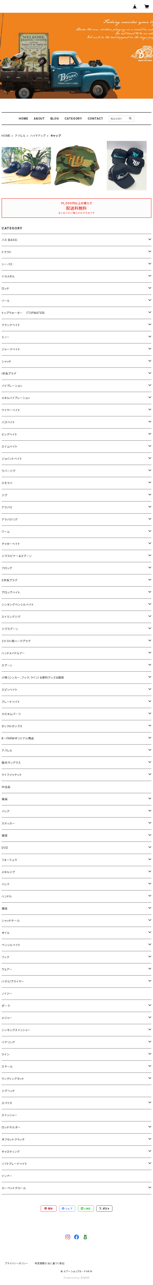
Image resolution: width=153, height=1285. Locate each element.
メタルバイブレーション (16, 398)
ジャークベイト (11, 349)
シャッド (6, 361)
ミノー (5, 337)
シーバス (7, 264)
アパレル (20, 135)
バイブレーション (12, 385)
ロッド (5, 288)
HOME (23, 118)
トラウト (7, 252)
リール (6, 300)
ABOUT (39, 118)
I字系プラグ (9, 373)
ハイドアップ (38, 135)
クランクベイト (11, 325)
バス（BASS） (10, 240)
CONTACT (95, 118)
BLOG (54, 118)
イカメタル (8, 276)
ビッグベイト (9, 434)
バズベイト (8, 422)
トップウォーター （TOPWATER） (23, 312)
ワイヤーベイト (11, 410)
